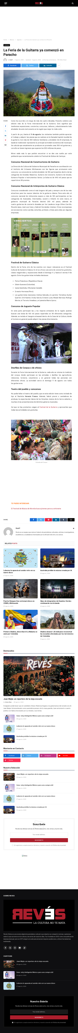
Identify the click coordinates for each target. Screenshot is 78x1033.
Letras (6, 695)
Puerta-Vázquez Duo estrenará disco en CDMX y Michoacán (18, 602)
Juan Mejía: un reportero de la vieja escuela (22, 699)
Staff (11, 60)
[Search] (72, 3)
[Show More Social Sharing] (59, 65)
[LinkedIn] (5, 135)
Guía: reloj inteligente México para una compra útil (34, 716)
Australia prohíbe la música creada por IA (56, 570)
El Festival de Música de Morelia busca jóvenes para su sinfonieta (36, 509)
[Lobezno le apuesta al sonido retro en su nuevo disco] (20, 558)
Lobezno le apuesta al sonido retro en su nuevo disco (19, 571)
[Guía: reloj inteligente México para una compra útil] (9, 718)
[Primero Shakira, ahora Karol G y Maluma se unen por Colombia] (20, 619)
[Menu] (5, 3)
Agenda (6, 45)
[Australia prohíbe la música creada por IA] (57, 558)
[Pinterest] (5, 140)
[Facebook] (5, 126)
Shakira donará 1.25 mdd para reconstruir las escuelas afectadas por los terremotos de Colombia (56, 634)
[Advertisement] (39, 23)
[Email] (5, 145)
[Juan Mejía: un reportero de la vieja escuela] (39, 676)
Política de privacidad (59, 845)
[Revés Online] (39, 3)
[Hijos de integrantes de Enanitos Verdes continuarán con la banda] (57, 588)
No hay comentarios (50, 60)
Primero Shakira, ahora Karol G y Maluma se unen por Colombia (20, 633)
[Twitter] (5, 131)
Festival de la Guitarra (48, 407)
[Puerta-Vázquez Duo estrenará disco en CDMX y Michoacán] (20, 588)
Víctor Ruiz (8, 702)
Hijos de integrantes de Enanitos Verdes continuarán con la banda (55, 602)
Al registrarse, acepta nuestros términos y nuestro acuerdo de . (40, 845)
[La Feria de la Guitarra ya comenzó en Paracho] (39, 93)
